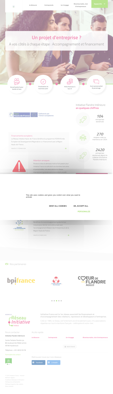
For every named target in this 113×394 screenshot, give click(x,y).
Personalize (84, 211)
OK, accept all (80, 206)
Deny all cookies (58, 206)
